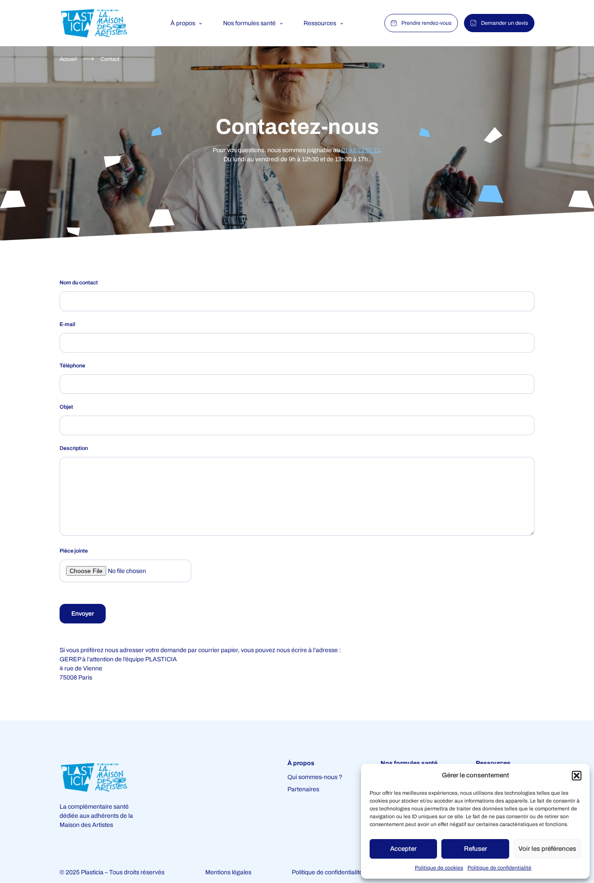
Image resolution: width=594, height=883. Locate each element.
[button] (576, 775)
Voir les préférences (547, 848)
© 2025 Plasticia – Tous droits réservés (112, 872)
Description (74, 448)
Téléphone (72, 366)
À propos (182, 23)
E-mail (67, 324)
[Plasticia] (94, 23)
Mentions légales (228, 872)
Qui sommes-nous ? (314, 777)
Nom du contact (79, 283)
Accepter (403, 848)
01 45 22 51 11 (360, 150)
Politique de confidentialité (499, 868)
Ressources (320, 23)
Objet (66, 407)
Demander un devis (504, 23)
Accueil (68, 59)
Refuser (475, 848)
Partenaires (303, 789)
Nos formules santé (249, 23)
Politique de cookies (439, 868)
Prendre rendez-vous (426, 23)
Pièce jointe (74, 551)
